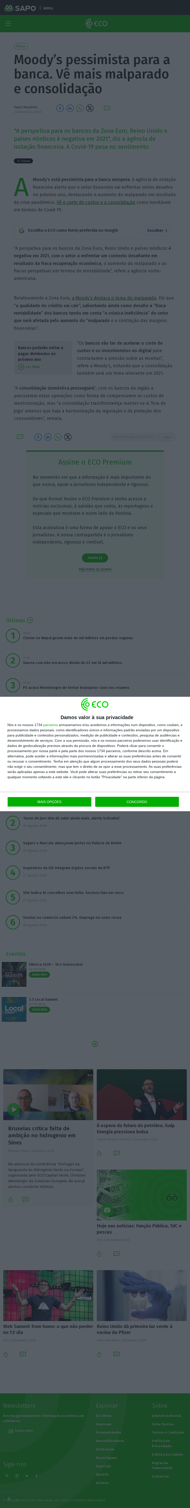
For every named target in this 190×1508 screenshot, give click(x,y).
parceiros (50, 725)
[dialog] (95, 754)
